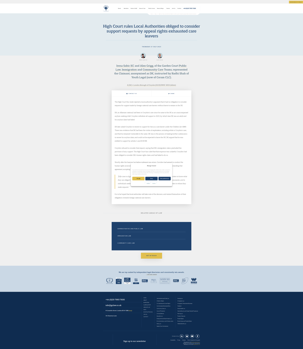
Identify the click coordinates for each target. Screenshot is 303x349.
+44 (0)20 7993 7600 (189, 8)
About (119, 8)
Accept (138, 178)
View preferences (164, 178)
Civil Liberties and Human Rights (163, 303)
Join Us (173, 8)
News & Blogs (160, 8)
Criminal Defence (160, 313)
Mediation (179, 306)
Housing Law (180, 298)
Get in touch (151, 255)
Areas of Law (142, 8)
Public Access (151, 8)
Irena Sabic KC (125, 65)
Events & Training (148, 312)
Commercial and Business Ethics (163, 306)
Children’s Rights (160, 301)
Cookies (148, 183)
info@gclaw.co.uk (113, 305)
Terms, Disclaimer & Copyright (193, 340)
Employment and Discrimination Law (164, 318)
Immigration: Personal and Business (184, 303)
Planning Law (180, 313)
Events (168, 8)
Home (144, 297)
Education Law (160, 316)
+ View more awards (151, 274)
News (144, 309)
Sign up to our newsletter (134, 341)
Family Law (159, 323)
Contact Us (132, 93)
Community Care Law (126, 243)
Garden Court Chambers (106, 8)
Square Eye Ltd (196, 344)
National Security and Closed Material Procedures (187, 311)
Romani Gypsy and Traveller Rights (184, 321)
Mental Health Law (181, 308)
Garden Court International (162, 326)
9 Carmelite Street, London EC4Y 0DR (119, 310)
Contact (179, 8)
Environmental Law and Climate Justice (165, 321)
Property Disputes (181, 316)
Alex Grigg (146, 65)
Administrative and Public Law (130, 228)
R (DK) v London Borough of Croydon (141, 85)
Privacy (154, 183)
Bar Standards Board (195, 342)
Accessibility (172, 340)
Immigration (129, 69)
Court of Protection (161, 311)
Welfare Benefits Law (181, 323)
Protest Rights (180, 318)
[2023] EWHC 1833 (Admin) (165, 85)
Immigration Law (124, 236)
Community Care (153, 69)
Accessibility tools (296, 2)
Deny (151, 178)
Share (172, 93)
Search (198, 8)
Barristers (126, 8)
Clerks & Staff (134, 8)
